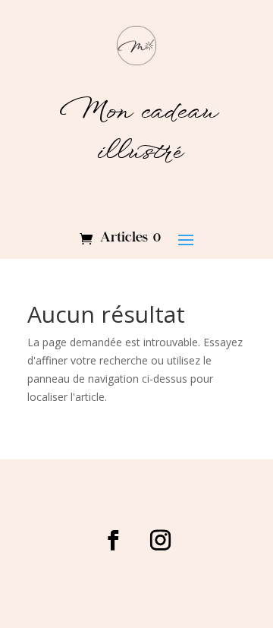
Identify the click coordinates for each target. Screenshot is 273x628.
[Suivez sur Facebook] (113, 540)
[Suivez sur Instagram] (160, 540)
